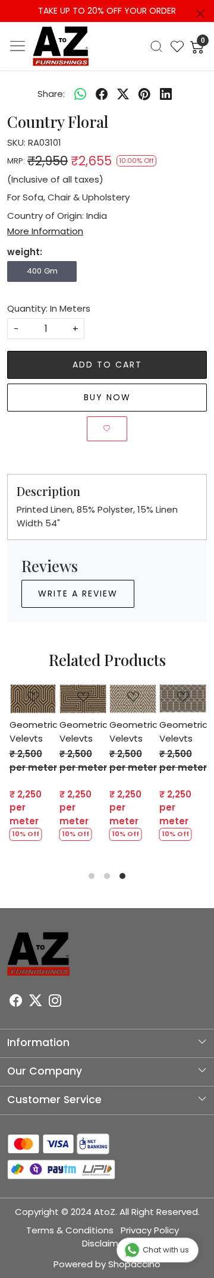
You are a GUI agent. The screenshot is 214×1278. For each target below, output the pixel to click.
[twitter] (123, 94)
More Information (45, 231)
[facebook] (101, 94)
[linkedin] (166, 94)
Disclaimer (104, 1243)
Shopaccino (134, 1264)
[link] (156, 46)
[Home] (61, 46)
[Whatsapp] (80, 94)
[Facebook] (15, 1001)
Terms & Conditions (70, 1230)
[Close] (200, 13)
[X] (35, 1001)
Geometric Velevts (151, 731)
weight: (24, 252)
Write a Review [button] (78, 593)
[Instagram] (55, 1001)
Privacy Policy (150, 1230)
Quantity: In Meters (48, 308)
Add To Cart (107, 364)
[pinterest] (144, 94)
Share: (51, 93)
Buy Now (107, 397)
